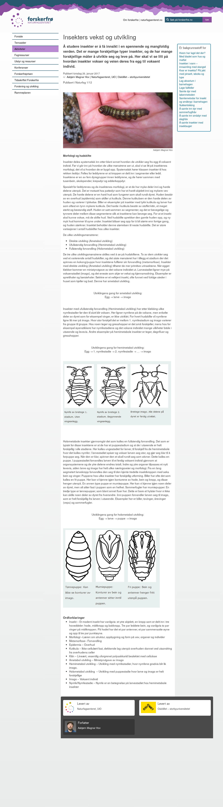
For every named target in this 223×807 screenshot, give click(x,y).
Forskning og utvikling (26, 86)
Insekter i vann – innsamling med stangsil (192, 65)
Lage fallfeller (186, 87)
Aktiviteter (19, 49)
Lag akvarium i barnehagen (187, 82)
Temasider (20, 42)
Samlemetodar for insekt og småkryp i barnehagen (193, 99)
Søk (207, 19)
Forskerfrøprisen (23, 73)
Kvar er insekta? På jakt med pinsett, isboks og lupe (192, 74)
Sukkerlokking (187, 105)
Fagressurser (21, 55)
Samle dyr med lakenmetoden (187, 92)
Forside (18, 36)
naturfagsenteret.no (151, 20)
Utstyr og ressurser (25, 61)
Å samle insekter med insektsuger (191, 124)
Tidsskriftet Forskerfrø (26, 80)
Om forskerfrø (131, 20)
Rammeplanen (22, 92)
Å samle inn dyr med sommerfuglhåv (190, 110)
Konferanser (21, 67)
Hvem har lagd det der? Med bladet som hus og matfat (192, 56)
